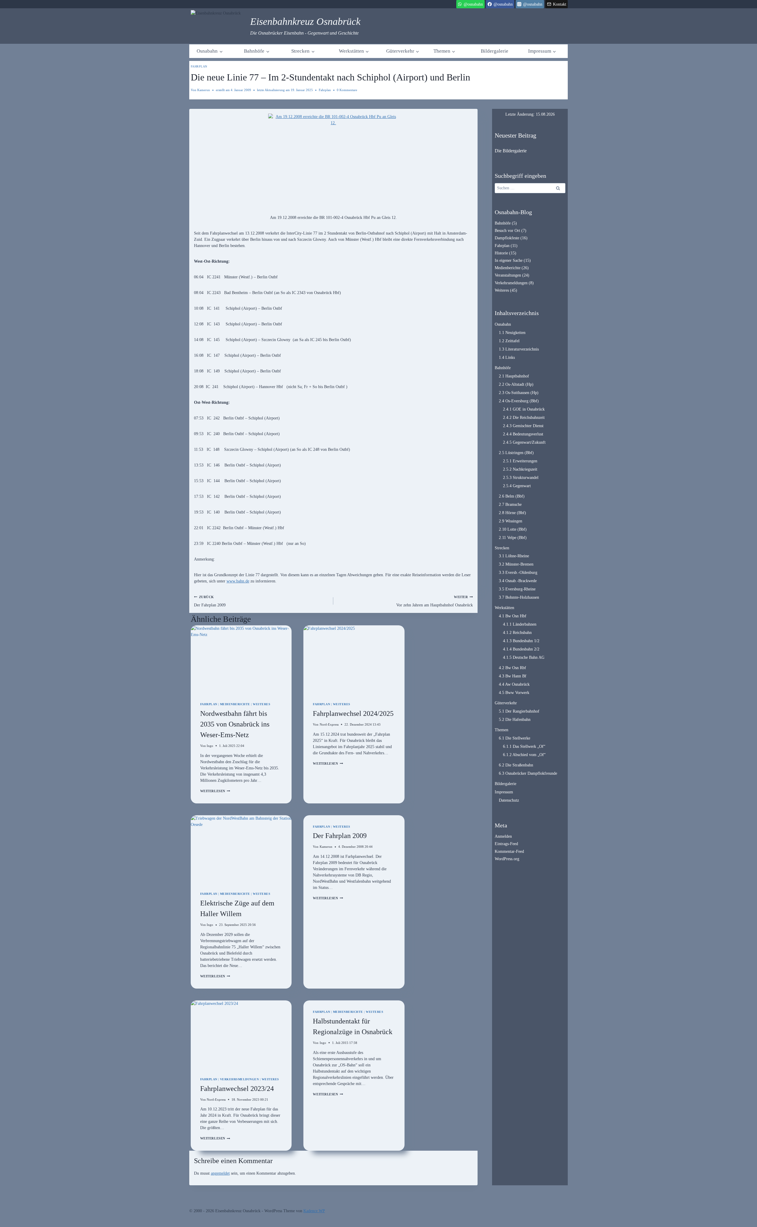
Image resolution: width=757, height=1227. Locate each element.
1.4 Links (507, 357)
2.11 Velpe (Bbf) (513, 537)
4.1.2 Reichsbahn (517, 632)
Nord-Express (329, 724)
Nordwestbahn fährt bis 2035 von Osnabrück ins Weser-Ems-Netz (234, 724)
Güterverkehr (506, 703)
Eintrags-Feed (506, 844)
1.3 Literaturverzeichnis (519, 349)
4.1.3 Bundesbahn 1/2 (521, 641)
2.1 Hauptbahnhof (514, 376)
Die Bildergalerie (511, 150)
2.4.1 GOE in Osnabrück (524, 409)
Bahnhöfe (503, 223)
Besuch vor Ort (507, 230)
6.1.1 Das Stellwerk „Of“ (524, 746)
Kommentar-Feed (509, 851)
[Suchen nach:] (530, 188)
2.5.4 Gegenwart (517, 486)
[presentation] (241, 659)
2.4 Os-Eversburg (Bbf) (519, 401)
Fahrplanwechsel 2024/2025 (353, 713)
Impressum (504, 792)
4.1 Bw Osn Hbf (512, 616)
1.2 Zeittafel (509, 341)
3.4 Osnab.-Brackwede (518, 581)
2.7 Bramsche (510, 504)
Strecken (502, 548)
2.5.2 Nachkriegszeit (520, 469)
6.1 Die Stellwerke (514, 738)
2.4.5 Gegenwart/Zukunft (524, 442)
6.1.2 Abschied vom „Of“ (524, 755)
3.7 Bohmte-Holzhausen (519, 597)
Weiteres (261, 704)
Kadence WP (314, 1211)
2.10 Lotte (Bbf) (513, 529)
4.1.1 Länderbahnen (519, 624)
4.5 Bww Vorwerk (514, 692)
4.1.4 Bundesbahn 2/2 (521, 649)
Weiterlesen (215, 791)
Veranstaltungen (508, 275)
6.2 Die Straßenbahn (516, 765)
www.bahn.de (238, 581)
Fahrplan (199, 66)
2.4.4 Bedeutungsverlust (523, 434)
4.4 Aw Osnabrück (514, 684)
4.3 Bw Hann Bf (512, 676)
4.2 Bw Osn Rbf (512, 668)
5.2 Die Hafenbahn (514, 719)
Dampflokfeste (507, 238)
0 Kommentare (347, 90)
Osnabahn (503, 324)
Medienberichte (235, 704)
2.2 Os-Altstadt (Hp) (516, 384)
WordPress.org (507, 859)
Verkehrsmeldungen (239, 1079)
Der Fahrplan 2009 (210, 601)
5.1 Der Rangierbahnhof (519, 711)
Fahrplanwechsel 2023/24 (237, 1088)
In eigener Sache (509, 260)
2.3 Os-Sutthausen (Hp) (518, 392)
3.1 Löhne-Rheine (514, 556)
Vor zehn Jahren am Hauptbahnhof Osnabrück (434, 601)
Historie (501, 253)
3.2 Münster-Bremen (516, 564)
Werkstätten (504, 608)
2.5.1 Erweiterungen (520, 461)
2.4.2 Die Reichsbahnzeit (524, 417)
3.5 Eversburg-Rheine (517, 589)
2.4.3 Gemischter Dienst (523, 426)
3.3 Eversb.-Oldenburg (518, 572)
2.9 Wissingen (510, 521)
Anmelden (503, 836)
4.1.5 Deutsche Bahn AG (523, 657)
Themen (501, 730)
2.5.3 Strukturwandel (520, 477)
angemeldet (220, 1173)
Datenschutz (509, 800)
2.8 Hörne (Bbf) (512, 513)
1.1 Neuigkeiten (512, 332)
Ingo (210, 745)
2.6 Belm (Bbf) (512, 496)
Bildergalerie (494, 51)
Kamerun (203, 90)
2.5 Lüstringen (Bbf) (516, 453)
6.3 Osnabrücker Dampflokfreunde (528, 773)
